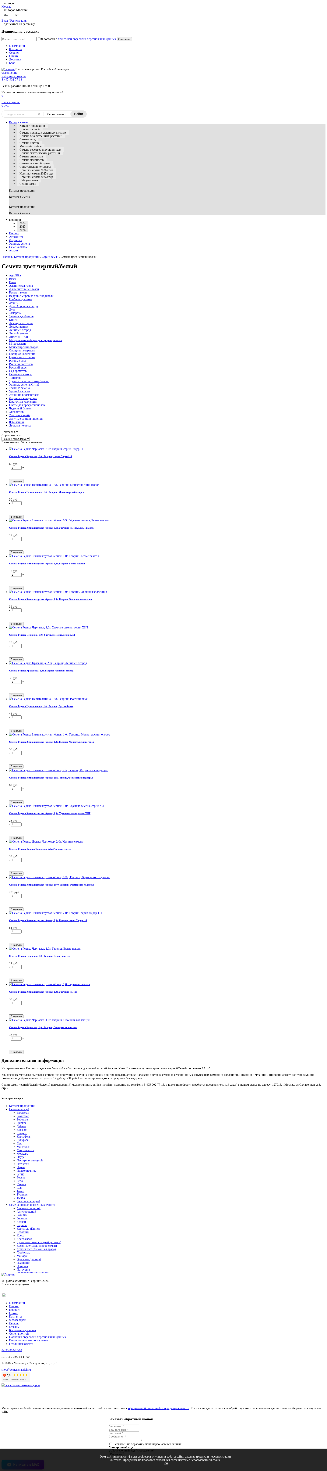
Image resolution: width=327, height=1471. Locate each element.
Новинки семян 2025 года (36, 173)
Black (12, 278)
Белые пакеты (18, 292)
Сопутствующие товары (35, 166)
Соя (19, 1187)
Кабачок (22, 1129)
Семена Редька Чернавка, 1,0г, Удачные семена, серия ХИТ (42, 634)
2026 (22, 230)
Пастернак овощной (30, 1160)
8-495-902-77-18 (12, 79)
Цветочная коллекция (23, 401)
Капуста (22, 1133)
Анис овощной (26, 1211)
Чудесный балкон (20, 408)
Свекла (21, 1184)
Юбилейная (16, 422)
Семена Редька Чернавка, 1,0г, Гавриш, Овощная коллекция (43, 1027)
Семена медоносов (31, 159)
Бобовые (22, 1119)
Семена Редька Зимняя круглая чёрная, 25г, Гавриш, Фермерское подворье (51, 777)
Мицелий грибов (30, 146)
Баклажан (23, 1112)
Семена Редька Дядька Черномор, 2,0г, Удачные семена (40, 848)
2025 (22, 226)
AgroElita (15, 275)
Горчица (22, 1218)
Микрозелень (17, 343)
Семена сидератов (31, 156)
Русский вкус (17, 367)
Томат (20, 1191)
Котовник (23, 1232)
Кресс (20, 1235)
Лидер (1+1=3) (18, 336)
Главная (7, 256)
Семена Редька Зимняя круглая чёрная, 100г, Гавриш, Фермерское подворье (51, 884)
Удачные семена (19, 388)
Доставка (15, 59)
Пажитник (23, 1262)
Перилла (22, 1266)
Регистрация (18, 20)
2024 (22, 223)
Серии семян (27, 183)
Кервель (22, 1225)
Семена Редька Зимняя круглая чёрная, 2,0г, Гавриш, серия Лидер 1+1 (48, 920)
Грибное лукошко (20, 299)
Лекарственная (18, 326)
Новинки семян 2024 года (36, 176)
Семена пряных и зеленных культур (42, 132)
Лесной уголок (18, 333)
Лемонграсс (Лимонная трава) (36, 1249)
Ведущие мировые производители (31, 295)
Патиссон (23, 1163)
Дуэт (12, 309)
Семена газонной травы (34, 163)
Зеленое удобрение (21, 316)
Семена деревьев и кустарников (40, 149)
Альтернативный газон (24, 289)
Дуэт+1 (14, 302)
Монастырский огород (23, 347)
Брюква (21, 1122)
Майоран (22, 1255)
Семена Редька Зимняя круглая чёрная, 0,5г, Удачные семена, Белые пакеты (51, 527)
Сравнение (9, 72)
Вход (5, 20)
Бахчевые (23, 1116)
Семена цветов (29, 142)
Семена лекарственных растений (40, 136)
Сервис (14, 52)
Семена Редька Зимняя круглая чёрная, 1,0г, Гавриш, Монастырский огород (51, 741)
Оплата (14, 56)
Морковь (22, 1153)
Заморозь (15, 313)
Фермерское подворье (23, 398)
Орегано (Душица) (29, 1259)
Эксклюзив (16, 411)
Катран (21, 1221)
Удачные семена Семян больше (29, 381)
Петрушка (23, 1269)
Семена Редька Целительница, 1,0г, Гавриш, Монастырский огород (46, 492)
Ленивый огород (20, 330)
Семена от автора (20, 374)
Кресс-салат (24, 1238)
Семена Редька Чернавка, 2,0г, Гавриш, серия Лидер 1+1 (40, 456)
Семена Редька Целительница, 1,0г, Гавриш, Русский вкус (41, 706)
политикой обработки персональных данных (87, 39)
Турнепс (22, 1194)
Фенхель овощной (28, 1201)
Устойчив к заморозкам (24, 394)
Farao (12, 282)
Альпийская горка (21, 285)
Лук (19, 1143)
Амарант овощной (28, 1208)
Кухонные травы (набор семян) (37, 1245)
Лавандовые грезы (21, 323)
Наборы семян (28, 180)
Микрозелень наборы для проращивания (35, 340)
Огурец (21, 1157)
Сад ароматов (18, 370)
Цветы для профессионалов (27, 405)
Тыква (21, 1197)
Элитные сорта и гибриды (26, 418)
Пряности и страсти (22, 357)
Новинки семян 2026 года (36, 170)
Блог (12, 62)
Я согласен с (78, 39)
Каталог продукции (32, 125)
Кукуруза (23, 1140)
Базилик (22, 1215)
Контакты (15, 49)
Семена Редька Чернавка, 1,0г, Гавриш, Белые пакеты (39, 956)
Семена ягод (27, 139)
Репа (20, 1180)
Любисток (23, 1252)
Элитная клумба (19, 415)
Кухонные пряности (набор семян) (39, 1242)
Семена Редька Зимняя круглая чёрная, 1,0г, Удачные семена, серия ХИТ (49, 813)
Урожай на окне (19, 391)
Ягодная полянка (20, 425)
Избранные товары (14, 76)
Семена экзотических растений (39, 153)
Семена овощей (29, 129)
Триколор (15, 377)
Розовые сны (17, 360)
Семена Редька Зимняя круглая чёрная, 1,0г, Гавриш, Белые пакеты (47, 563)
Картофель (23, 1136)
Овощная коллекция (22, 353)
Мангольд (23, 1146)
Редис (20, 1174)
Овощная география (22, 350)
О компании (17, 45)
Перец (21, 1167)
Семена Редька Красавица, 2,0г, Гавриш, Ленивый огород (41, 670)
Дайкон (21, 1126)
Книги (13, 319)
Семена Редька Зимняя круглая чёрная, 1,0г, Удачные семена (43, 991)
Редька (21, 1177)
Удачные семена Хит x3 (24, 384)
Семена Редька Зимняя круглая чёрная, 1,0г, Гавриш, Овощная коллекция (50, 599)
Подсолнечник (26, 1170)
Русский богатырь (21, 364)
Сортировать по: (12, 435)
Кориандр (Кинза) (28, 1228)
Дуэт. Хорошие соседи (23, 306)
